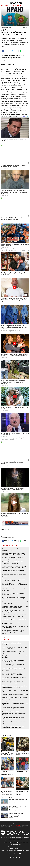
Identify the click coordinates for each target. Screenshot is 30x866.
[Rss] (23, 857)
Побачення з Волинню (16, 5)
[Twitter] (10, 857)
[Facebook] (7, 857)
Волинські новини (5, 5)
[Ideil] (15, 860)
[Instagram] (13, 857)
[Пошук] (28, 2)
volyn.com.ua (18, 825)
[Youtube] (20, 857)
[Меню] (1, 2)
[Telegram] (17, 857)
